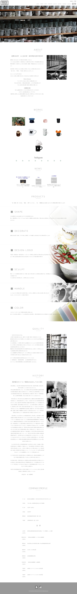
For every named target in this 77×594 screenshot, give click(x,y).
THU (38, 177)
